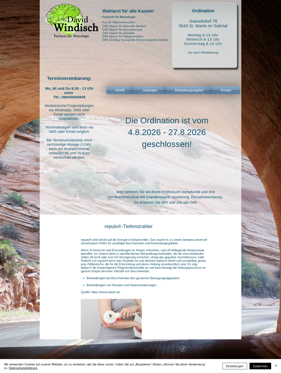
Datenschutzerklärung (23, 368)
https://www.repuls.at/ (105, 292)
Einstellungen (235, 366)
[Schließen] (276, 366)
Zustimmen (260, 366)
